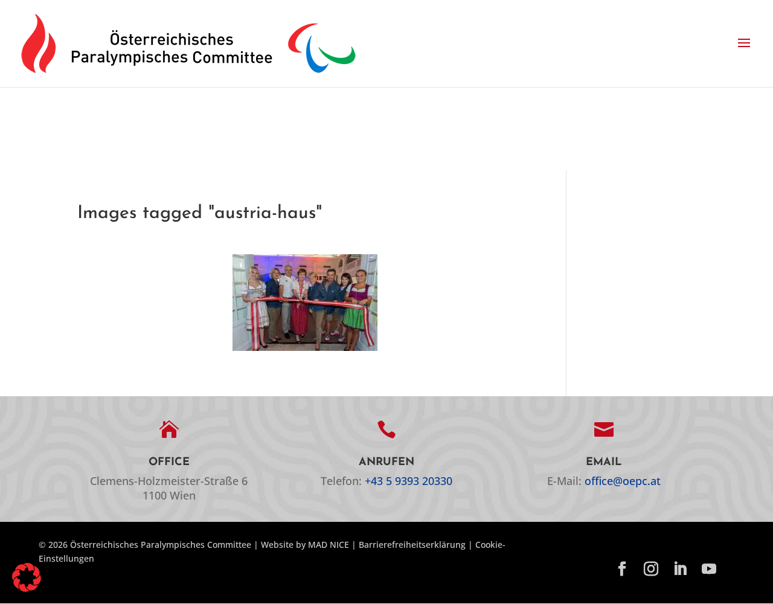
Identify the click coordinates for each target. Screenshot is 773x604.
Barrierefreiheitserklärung (412, 544)
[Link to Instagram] (651, 569)
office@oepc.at (623, 481)
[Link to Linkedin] (680, 569)
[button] (744, 43)
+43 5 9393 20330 (408, 481)
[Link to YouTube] (709, 569)
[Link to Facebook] (622, 569)
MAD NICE (328, 544)
